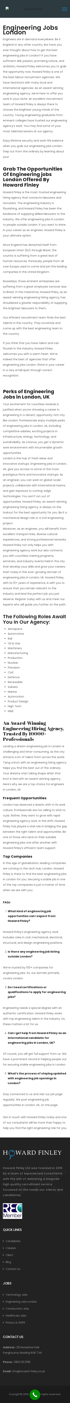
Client (9, 1255)
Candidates (13, 1241)
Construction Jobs (17, 1309)
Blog (8, 1262)
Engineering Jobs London (21, 1302)
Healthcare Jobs (16, 1316)
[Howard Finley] (32, 11)
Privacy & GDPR (15, 1322)
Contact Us (13, 1269)
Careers (11, 1248)
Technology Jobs (16, 1295)
